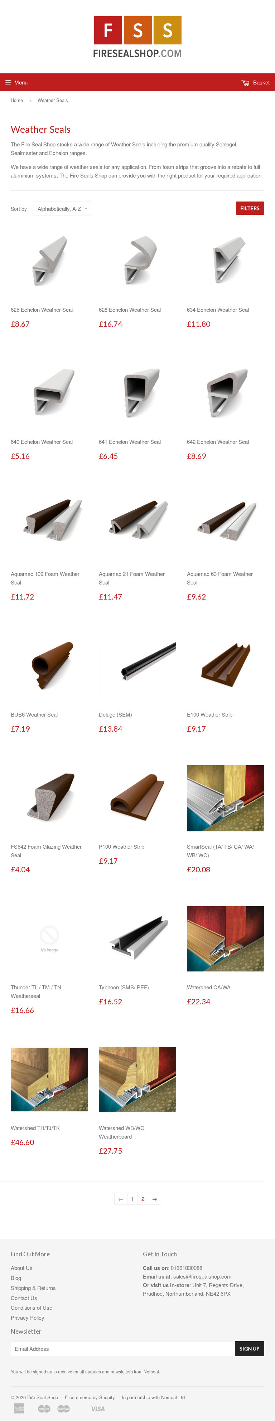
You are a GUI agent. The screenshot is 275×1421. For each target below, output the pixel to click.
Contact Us (24, 1297)
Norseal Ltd (173, 1397)
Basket (261, 82)
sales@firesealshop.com (202, 1276)
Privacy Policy (27, 1317)
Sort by (19, 208)
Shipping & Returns (33, 1287)
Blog (16, 1277)
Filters (250, 208)
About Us (22, 1267)
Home (17, 100)
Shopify (107, 1397)
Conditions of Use (31, 1307)
